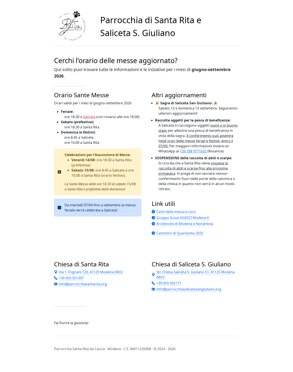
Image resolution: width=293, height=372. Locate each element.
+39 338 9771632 (193, 151)
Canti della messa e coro (176, 211)
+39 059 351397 (71, 278)
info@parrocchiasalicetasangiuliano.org (188, 289)
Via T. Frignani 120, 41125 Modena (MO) (91, 272)
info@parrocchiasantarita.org (83, 284)
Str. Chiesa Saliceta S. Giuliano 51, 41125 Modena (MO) (195, 274)
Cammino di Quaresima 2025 (179, 233)
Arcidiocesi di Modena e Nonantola (184, 223)
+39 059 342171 (168, 283)
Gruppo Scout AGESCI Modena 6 (182, 217)
